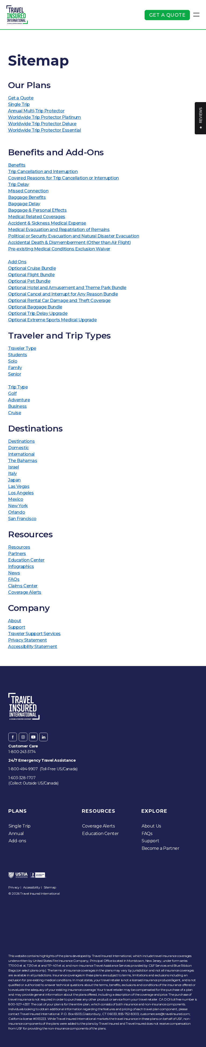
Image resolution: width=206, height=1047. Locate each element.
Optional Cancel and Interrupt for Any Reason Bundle (63, 294)
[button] (196, 14)
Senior (14, 374)
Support (16, 627)
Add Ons (17, 261)
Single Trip (19, 104)
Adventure (19, 399)
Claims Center (23, 585)
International (21, 454)
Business (17, 406)
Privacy (13, 887)
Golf (12, 393)
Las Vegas (18, 486)
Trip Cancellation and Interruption (43, 171)
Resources (19, 547)
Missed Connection (28, 190)
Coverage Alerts (24, 592)
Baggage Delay (24, 203)
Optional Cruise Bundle (32, 268)
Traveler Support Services (34, 633)
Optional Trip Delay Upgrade (37, 313)
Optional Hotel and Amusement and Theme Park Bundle (67, 287)
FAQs (13, 579)
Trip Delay (18, 184)
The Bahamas (22, 460)
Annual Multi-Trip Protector (36, 110)
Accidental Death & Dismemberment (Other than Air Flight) (69, 242)
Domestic (18, 447)
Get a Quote (167, 15)
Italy (12, 473)
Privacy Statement (27, 640)
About (14, 620)
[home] (17, 14)
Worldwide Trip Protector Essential (44, 130)
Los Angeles (21, 492)
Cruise (14, 412)
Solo (12, 361)
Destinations (21, 441)
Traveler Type (22, 348)
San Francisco (22, 518)
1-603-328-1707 (21, 777)
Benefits (16, 165)
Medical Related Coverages (36, 216)
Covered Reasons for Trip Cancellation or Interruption (63, 178)
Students (17, 354)
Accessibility (31, 887)
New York (18, 505)
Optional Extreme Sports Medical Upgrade (52, 319)
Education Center (26, 560)
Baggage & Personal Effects (37, 210)
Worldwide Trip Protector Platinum (44, 117)
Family (15, 367)
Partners (17, 553)
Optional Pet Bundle (29, 281)
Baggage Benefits (27, 197)
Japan (14, 480)
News (14, 572)
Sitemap (50, 887)
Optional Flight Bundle (31, 274)
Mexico (15, 499)
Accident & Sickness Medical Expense (47, 223)
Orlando (16, 512)
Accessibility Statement (32, 646)
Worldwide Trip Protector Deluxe (42, 123)
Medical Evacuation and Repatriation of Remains (59, 229)
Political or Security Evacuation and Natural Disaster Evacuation (73, 236)
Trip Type (18, 387)
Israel (13, 467)
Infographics (21, 566)
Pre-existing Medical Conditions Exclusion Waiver (59, 248)
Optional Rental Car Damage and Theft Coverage (59, 300)
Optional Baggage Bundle (35, 307)
